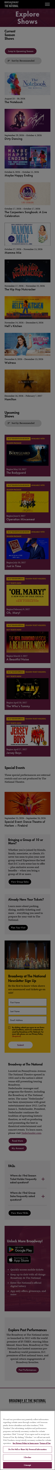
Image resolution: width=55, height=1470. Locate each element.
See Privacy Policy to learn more (26, 1443)
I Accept (27, 1465)
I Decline (27, 1457)
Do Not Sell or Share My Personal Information (27, 1449)
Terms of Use (45, 1443)
